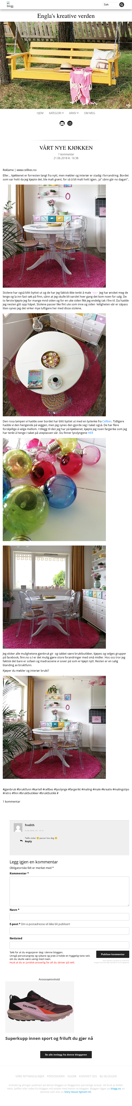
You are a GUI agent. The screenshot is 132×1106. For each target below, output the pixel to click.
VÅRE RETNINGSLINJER (29, 1076)
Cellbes (107, 421)
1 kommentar (66, 154)
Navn (14, 910)
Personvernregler (104, 962)
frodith (30, 825)
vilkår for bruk (116, 962)
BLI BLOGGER (108, 1076)
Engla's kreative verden (66, 15)
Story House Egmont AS (77, 1091)
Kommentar (19, 873)
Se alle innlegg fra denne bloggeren (66, 1054)
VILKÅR (71, 1076)
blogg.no (116, 1088)
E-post (40, 924)
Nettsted (16, 938)
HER (90, 433)
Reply (28, 841)
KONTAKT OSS (88, 1076)
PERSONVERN (56, 1076)
